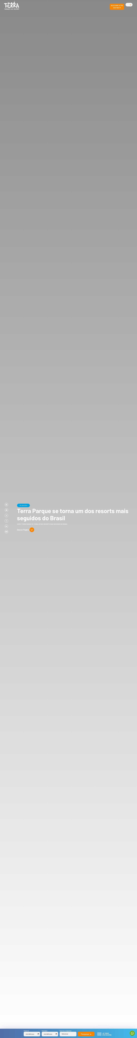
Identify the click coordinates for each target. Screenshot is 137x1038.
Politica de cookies (30, 41)
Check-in (26, 1031)
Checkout (44, 1031)
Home (19, 524)
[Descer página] (32, 529)
